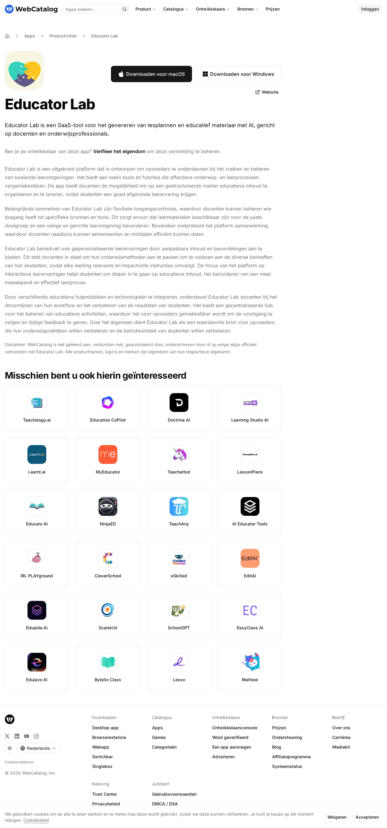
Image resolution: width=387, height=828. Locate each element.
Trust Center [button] (104, 794)
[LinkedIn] (17, 736)
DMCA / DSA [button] (165, 803)
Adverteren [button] (223, 756)
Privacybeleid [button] (106, 803)
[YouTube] (26, 736)
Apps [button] (157, 727)
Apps (29, 35)
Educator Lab (104, 35)
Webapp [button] (100, 746)
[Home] (7, 36)
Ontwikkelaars (210, 8)
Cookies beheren (19, 762)
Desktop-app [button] (105, 727)
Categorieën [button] (164, 746)
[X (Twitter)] (7, 736)
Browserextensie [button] (109, 737)
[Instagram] (36, 736)
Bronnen (245, 8)
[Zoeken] (124, 9)
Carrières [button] (341, 737)
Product (143, 8)
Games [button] (159, 737)
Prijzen (273, 8)
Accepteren (367, 817)
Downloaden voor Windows (242, 74)
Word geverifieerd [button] (230, 737)
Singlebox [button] (102, 766)
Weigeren (336, 817)
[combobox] (38, 748)
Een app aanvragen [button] (231, 746)
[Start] (31, 9)
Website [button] (270, 92)
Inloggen (370, 8)
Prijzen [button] (279, 727)
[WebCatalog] (10, 719)
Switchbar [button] (102, 756)
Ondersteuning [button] (287, 737)
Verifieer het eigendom (119, 151)
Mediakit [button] (341, 746)
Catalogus (173, 8)
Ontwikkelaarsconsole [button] (234, 727)
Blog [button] (276, 746)
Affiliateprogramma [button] (291, 756)
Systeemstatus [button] (287, 766)
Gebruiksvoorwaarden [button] (174, 794)
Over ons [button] (341, 727)
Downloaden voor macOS (155, 74)
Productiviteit (63, 35)
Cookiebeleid (36, 820)
